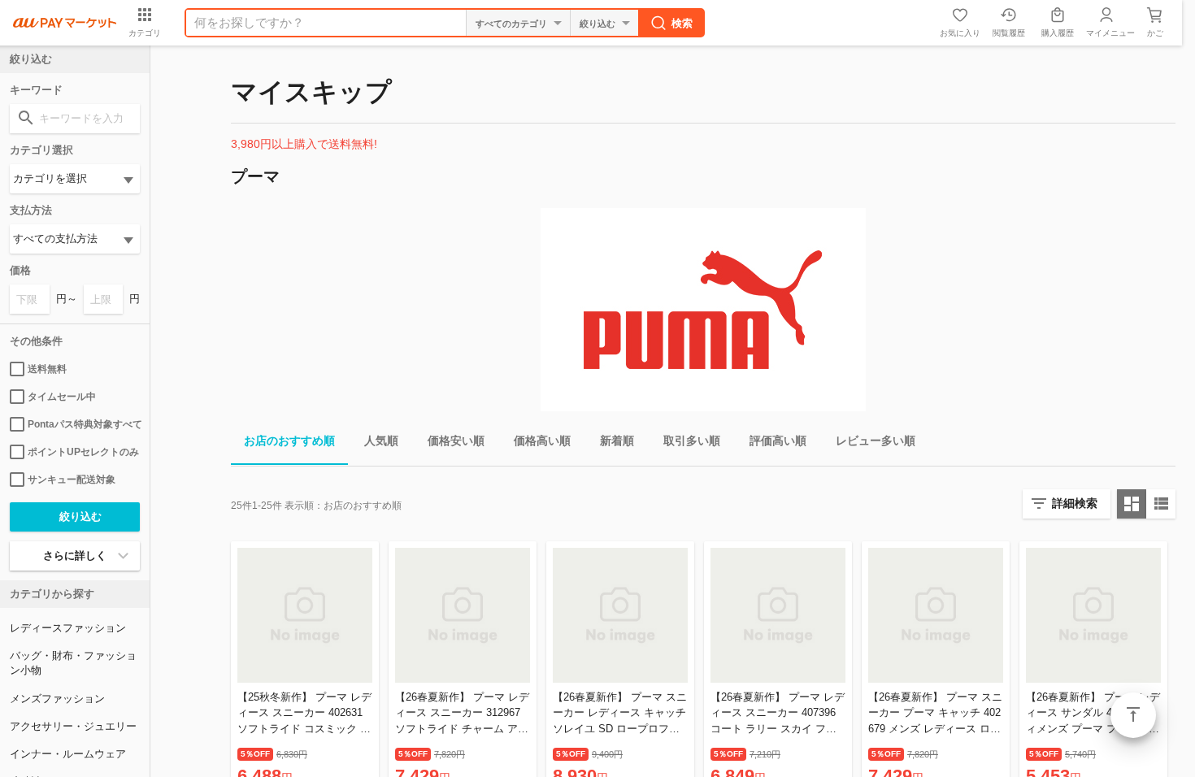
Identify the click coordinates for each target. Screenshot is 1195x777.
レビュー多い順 (875, 440)
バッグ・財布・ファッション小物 (73, 662)
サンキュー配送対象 (71, 479)
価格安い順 (456, 440)
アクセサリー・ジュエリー (73, 726)
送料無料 (47, 369)
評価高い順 (778, 440)
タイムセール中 (62, 396)
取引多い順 (691, 440)
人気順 (381, 440)
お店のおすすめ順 (289, 440)
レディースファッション (68, 628)
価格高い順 (542, 440)
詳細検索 (1074, 503)
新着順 (617, 440)
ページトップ (1133, 715)
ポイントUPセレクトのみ (83, 452)
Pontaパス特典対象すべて (84, 424)
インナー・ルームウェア (68, 754)
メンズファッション (57, 698)
